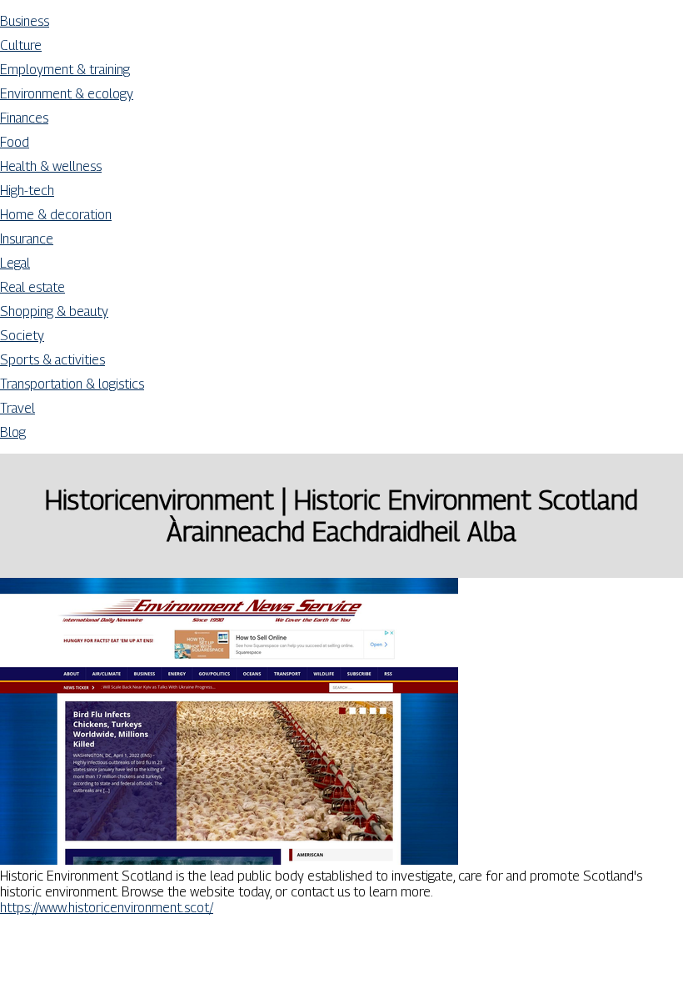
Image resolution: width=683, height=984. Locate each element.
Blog (13, 432)
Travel (17, 408)
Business (24, 21)
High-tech (27, 190)
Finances (24, 118)
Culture (21, 45)
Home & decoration (56, 215)
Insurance (26, 239)
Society (22, 336)
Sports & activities (52, 360)
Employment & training (65, 70)
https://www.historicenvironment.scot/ (106, 908)
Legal (15, 263)
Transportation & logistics (72, 384)
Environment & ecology (66, 94)
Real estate (32, 287)
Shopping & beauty (54, 311)
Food (14, 142)
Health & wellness (51, 166)
